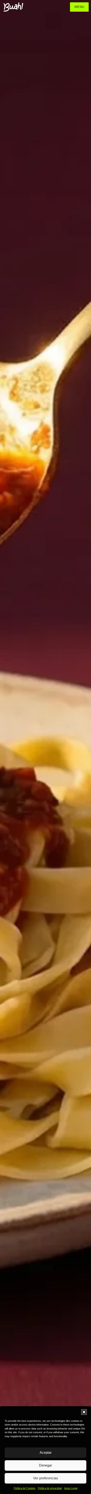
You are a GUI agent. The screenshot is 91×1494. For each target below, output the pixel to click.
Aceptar (46, 1452)
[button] (84, 1412)
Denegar (45, 1465)
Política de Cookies (24, 1488)
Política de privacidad (50, 1488)
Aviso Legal (70, 1488)
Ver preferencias (45, 1478)
